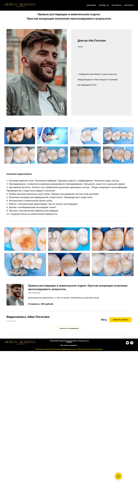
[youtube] (127, 344)
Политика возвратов (43, 349)
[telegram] (131, 344)
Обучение (91, 5)
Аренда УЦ (104, 5)
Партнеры (116, 5)
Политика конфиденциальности (65, 349)
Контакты (129, 5)
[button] (69, 328)
